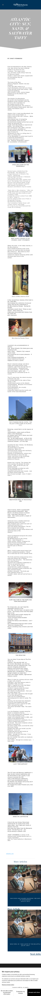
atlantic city (10, 853)
